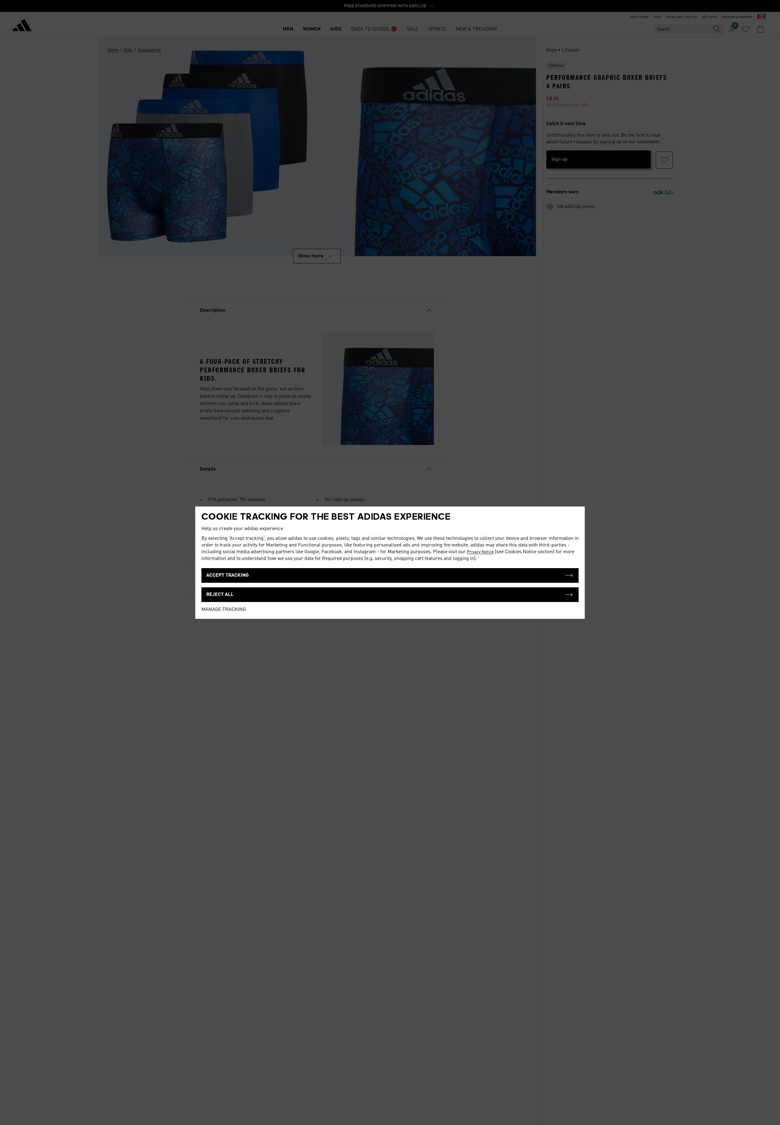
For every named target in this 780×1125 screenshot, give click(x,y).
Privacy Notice (480, 552)
